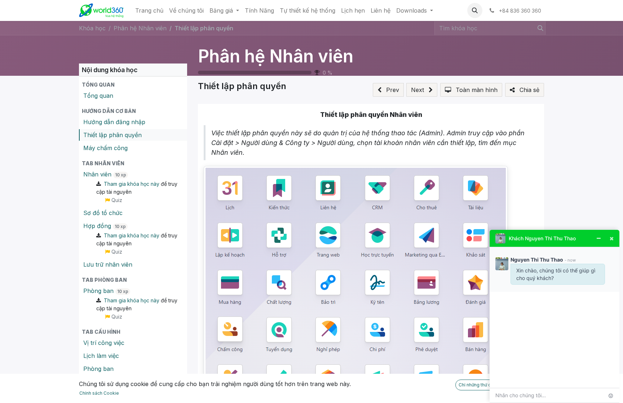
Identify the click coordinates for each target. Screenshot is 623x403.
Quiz (116, 200)
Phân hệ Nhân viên (275, 56)
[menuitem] (149, 10)
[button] (474, 10)
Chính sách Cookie (99, 393)
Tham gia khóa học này (131, 184)
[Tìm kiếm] (539, 28)
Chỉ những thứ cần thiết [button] (482, 384)
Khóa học (92, 28)
